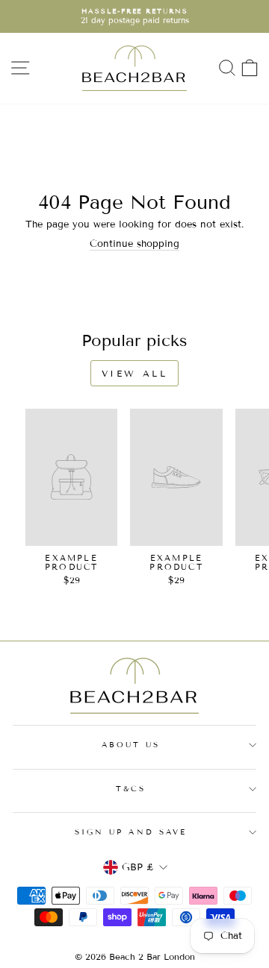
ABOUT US (131, 744)
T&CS (131, 788)
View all (135, 373)
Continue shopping (134, 244)
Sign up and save (131, 832)
